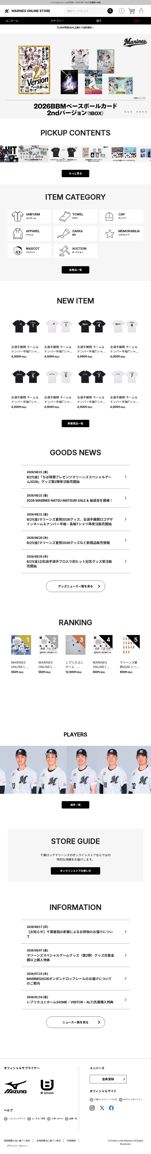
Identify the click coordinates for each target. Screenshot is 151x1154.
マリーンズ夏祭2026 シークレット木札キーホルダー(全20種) (130, 665)
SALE (137, 20)
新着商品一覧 (75, 423)
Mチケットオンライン (132, 1099)
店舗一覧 (73, 1118)
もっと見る (75, 173)
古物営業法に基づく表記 (48, 1140)
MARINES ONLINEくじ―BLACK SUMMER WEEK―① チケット (20, 665)
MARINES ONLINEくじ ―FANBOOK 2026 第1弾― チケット (48, 665)
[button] (125, 112)
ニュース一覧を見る (75, 1022)
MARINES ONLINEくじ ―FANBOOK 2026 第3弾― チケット (103, 665)
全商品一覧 (75, 269)
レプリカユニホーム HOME (74, 665)
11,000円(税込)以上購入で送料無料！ (75, 27)
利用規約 (71, 1140)
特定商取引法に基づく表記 (17, 1140)
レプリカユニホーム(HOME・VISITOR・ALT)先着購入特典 (75, 2)
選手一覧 (75, 804)
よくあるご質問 (38, 1118)
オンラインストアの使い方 (75, 870)
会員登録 (108, 1079)
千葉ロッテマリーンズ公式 (105, 1099)
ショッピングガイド (17, 1118)
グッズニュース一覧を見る (75, 586)
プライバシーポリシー (18, 1145)
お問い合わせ (57, 1118)
